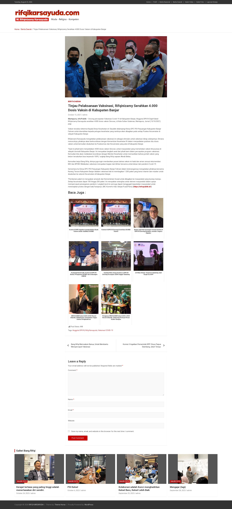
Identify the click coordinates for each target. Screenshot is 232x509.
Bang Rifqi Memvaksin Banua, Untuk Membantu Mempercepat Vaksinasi (89, 345)
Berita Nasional (165, 2)
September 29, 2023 (126, 493)
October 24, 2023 (22, 493)
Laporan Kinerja (212, 2)
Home (148, 2)
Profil (155, 2)
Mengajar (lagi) (178, 487)
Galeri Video (189, 2)
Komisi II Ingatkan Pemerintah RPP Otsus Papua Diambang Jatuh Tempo (142, 345)
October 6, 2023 (74, 490)
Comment (72, 370)
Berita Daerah (177, 2)
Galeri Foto (200, 2)
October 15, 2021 (74, 115)
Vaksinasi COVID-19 (105, 330)
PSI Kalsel (73, 487)
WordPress (88, 505)
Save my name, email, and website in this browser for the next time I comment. (102, 431)
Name (71, 399)
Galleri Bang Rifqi (25, 450)
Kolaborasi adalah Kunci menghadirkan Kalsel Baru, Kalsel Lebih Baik (139, 488)
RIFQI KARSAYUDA (36, 505)
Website (71, 421)
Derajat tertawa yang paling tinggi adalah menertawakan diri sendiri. (37, 488)
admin (85, 115)
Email (71, 410)
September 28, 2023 (177, 490)
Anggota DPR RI (78, 330)
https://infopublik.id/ (142, 187)
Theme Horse (60, 505)
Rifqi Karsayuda (91, 330)
